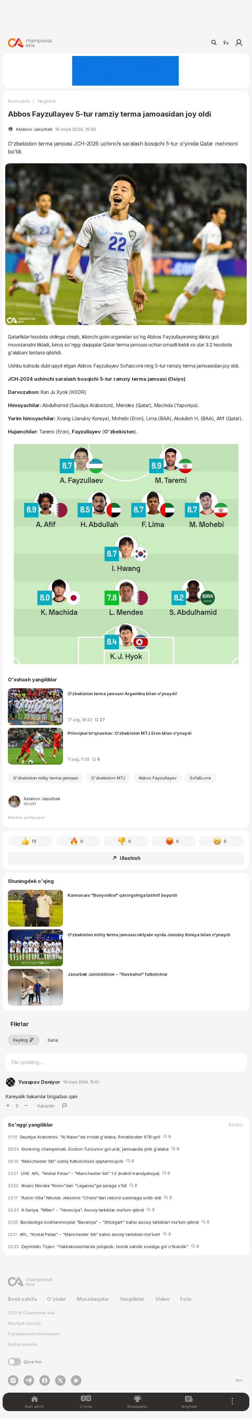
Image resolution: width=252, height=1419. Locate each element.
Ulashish (130, 858)
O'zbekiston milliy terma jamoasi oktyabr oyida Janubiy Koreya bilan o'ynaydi (149, 934)
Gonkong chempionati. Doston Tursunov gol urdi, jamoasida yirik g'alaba (93, 1149)
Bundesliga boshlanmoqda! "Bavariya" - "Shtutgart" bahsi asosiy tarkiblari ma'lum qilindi (108, 1222)
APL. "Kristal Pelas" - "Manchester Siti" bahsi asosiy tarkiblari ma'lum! (89, 1234)
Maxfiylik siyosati (24, 1323)
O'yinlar (56, 1299)
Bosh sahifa (19, 101)
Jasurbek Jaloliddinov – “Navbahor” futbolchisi (117, 974)
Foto (185, 1299)
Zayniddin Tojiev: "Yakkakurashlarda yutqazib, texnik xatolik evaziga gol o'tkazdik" (103, 1246)
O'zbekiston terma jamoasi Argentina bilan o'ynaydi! (122, 693)
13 (34, 841)
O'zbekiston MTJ (108, 777)
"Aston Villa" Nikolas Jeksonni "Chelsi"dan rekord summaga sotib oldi (90, 1197)
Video (162, 1299)
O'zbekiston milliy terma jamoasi (45, 777)
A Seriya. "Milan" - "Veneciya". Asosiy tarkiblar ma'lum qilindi (81, 1210)
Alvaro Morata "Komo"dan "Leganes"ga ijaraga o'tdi (72, 1185)
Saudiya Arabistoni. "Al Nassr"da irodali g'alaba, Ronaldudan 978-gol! (89, 1136)
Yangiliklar (46, 101)
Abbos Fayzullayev (157, 777)
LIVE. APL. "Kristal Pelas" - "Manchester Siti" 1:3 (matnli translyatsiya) (89, 1173)
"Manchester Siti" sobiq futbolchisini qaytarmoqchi (71, 1161)
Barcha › (236, 1125)
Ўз (225, 42)
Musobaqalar (93, 1299)
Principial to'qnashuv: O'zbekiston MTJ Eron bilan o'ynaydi (129, 733)
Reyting (20, 1040)
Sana (53, 1040)
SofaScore (200, 777)
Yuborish (45, 1105)
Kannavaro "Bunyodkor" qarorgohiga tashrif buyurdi (122, 895)
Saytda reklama (22, 1344)
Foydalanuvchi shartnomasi (33, 1333)
